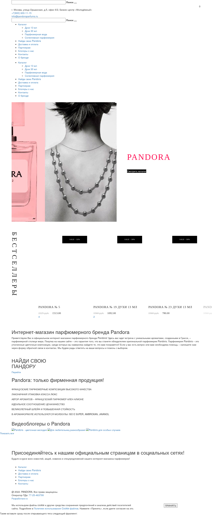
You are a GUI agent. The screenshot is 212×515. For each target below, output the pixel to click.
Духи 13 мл (31, 27)
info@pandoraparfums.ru (25, 16)
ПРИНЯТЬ (170, 505)
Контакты (23, 54)
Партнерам (24, 47)
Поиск (69, 2)
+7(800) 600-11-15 (21, 13)
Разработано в (20, 498)
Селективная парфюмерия (39, 37)
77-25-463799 (36, 495)
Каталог (22, 24)
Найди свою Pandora (29, 40)
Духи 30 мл (31, 31)
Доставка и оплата (28, 44)
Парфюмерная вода (36, 34)
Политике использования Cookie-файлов (56, 508)
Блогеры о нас (26, 50)
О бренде (23, 57)
